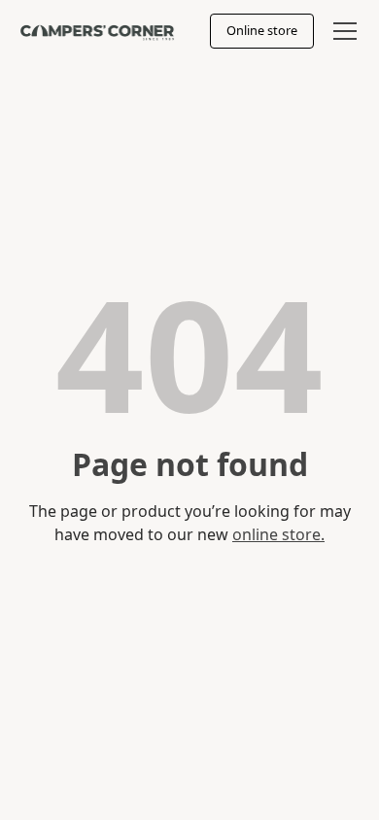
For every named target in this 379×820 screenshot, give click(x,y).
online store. (278, 534)
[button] (341, 31)
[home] (97, 30)
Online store (261, 30)
